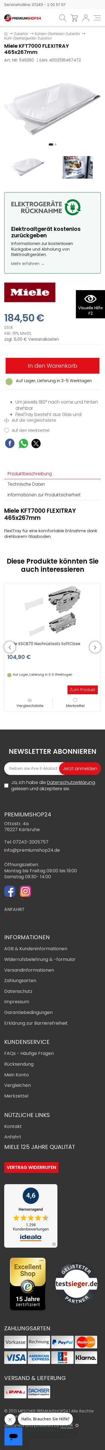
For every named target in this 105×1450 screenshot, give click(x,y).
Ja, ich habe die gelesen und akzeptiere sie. (53, 785)
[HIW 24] (66, 1426)
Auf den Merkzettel (30, 430)
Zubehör (21, 33)
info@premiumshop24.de (32, 850)
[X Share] (36, 444)
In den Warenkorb (52, 366)
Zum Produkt (82, 690)
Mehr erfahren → (28, 263)
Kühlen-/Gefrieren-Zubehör (57, 33)
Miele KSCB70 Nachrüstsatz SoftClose (43, 644)
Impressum (16, 1001)
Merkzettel (75, 705)
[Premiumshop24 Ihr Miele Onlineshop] (22, 18)
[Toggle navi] (97, 18)
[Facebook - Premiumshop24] (9, 892)
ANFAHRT (14, 909)
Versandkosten (43, 339)
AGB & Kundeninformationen (35, 948)
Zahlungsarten (20, 980)
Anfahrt (12, 1137)
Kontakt (13, 1126)
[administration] (77, 1425)
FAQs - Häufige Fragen (29, 1053)
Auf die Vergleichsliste (33, 420)
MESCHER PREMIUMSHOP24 (43, 1411)
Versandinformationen (29, 970)
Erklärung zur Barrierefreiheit (36, 1023)
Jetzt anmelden (80, 768)
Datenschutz (18, 991)
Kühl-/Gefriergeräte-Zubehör (28, 38)
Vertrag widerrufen (31, 1167)
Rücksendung (19, 1064)
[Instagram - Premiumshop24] (25, 892)
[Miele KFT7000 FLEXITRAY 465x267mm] (52, 108)
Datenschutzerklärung (71, 782)
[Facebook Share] (9, 444)
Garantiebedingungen (28, 1012)
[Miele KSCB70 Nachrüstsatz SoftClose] (52, 611)
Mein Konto (16, 1075)
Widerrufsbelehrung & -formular (40, 959)
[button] (51, 144)
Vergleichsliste (30, 705)
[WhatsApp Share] (23, 444)
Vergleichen (17, 1085)
